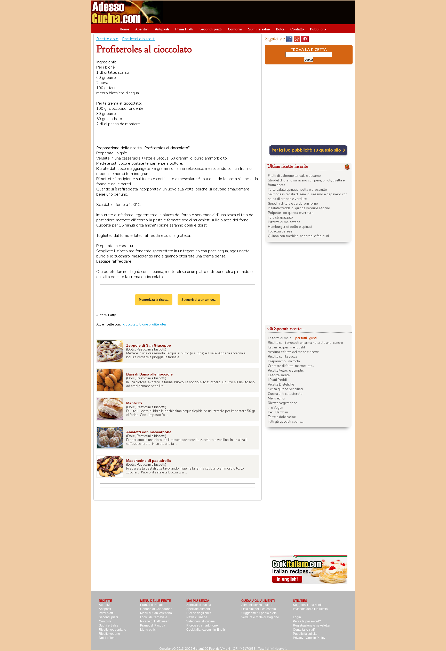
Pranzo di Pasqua (152, 625)
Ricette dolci (107, 38)
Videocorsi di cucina (200, 621)
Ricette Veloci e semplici (286, 370)
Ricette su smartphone (202, 625)
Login (297, 617)
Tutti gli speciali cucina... (286, 421)
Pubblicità (318, 29)
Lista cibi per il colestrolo (258, 609)
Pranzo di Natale (152, 605)
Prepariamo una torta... (285, 361)
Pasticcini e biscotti (138, 38)
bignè (143, 324)
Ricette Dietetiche (281, 384)
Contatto (297, 29)
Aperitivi (142, 29)
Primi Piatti (184, 29)
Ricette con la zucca (282, 356)
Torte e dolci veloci (282, 417)
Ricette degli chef (198, 613)
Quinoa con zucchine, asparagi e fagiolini (298, 236)
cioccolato (131, 324)
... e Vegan (275, 407)
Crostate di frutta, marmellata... (291, 366)
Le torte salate (279, 375)
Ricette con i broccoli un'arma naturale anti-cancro (305, 342)
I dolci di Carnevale (153, 617)
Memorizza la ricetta (154, 300)
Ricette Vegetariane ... (284, 403)
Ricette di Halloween (154, 621)
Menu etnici (276, 398)
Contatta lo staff (304, 629)
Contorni (235, 29)
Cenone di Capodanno (156, 609)
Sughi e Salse (108, 625)
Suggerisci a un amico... (198, 300)
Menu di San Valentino (156, 613)
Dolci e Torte (107, 638)
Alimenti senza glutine (256, 605)
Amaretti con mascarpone (148, 432)
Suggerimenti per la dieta (259, 613)
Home (124, 29)
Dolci (280, 29)
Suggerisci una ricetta (308, 605)
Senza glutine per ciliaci (285, 389)
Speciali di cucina (198, 605)
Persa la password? (307, 621)
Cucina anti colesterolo (285, 393)
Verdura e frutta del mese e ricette (293, 352)
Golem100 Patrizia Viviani (211, 649)
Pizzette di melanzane (284, 222)
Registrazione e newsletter (311, 625)
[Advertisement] (261, 12)
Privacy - (299, 638)
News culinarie (196, 617)
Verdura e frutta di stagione (260, 617)
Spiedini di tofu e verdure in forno (293, 203)
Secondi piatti (211, 29)
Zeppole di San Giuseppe (148, 345)
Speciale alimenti (198, 609)
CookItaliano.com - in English (206, 629)
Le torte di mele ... (281, 338)
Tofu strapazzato (280, 217)
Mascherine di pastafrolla (148, 460)
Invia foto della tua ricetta (310, 609)
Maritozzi (134, 403)
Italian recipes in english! (286, 347)
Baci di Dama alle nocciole (149, 374)
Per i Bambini (278, 412)
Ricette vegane (109, 634)
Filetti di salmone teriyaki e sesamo (294, 175)
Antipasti (162, 29)
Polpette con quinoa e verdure (290, 213)
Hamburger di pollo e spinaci (290, 226)
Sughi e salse (259, 29)
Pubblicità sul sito (305, 634)
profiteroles (158, 324)
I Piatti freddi (277, 380)
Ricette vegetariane (112, 629)
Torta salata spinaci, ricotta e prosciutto (297, 189)
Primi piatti (106, 613)
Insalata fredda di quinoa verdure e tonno (299, 208)
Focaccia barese (280, 231)
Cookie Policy (315, 638)
